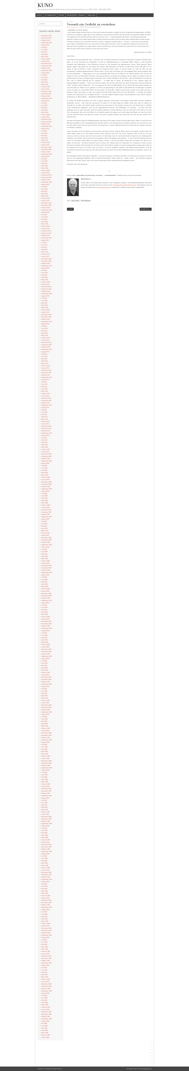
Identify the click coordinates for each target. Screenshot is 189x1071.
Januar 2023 (45, 89)
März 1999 (44, 754)
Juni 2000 (44, 719)
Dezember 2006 (46, 537)
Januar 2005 (45, 591)
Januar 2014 (45, 340)
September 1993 (46, 907)
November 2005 (46, 568)
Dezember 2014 (46, 314)
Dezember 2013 (46, 342)
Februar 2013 (45, 365)
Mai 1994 (44, 888)
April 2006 (44, 556)
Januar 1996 (45, 842)
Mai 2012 (44, 386)
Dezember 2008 (46, 482)
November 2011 (46, 400)
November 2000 (46, 707)
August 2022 (45, 100)
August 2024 (45, 45)
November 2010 (46, 428)
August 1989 (45, 1021)
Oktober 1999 (45, 737)
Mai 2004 (44, 609)
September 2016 (46, 266)
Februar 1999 (45, 756)
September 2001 (46, 684)
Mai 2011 (44, 414)
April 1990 (44, 1002)
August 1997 (45, 798)
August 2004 (45, 602)
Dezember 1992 (46, 928)
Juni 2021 (44, 133)
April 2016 (44, 277)
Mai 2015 (44, 303)
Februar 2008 (45, 505)
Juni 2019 (44, 189)
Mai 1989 (44, 1028)
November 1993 (46, 902)
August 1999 (45, 742)
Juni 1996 (44, 830)
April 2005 (44, 584)
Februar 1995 (45, 867)
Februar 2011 (45, 421)
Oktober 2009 (45, 458)
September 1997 (46, 795)
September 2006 (46, 544)
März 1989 (44, 1033)
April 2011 (44, 417)
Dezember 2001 (46, 677)
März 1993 (44, 921)
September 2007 (46, 516)
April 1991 (44, 974)
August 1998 (45, 770)
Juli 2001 (44, 688)
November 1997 (46, 791)
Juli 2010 (44, 437)
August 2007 (45, 519)
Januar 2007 (45, 535)
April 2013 (44, 361)
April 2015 (44, 305)
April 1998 (44, 779)
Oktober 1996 (45, 821)
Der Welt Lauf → (145, 209)
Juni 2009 (44, 468)
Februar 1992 (45, 951)
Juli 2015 (44, 298)
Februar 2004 (45, 616)
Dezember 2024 (46, 35)
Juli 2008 (44, 493)
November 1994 (46, 874)
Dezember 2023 (46, 63)
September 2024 (46, 42)
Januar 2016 (45, 284)
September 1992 (46, 935)
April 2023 (44, 82)
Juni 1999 (44, 747)
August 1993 (45, 909)
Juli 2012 (44, 382)
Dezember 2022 (46, 91)
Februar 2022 (45, 114)
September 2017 (46, 238)
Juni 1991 (44, 970)
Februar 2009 (45, 477)
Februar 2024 (45, 59)
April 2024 (44, 54)
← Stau (70, 209)
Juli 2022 (44, 103)
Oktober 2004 (45, 598)
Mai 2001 (44, 693)
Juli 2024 (44, 47)
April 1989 (44, 1030)
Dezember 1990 (46, 984)
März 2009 (44, 475)
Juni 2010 (44, 440)
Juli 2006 (44, 549)
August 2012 (45, 379)
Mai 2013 (44, 358)
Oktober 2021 (45, 124)
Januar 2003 (45, 647)
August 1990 (45, 993)
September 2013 (46, 349)
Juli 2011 (44, 410)
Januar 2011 (45, 424)
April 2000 (44, 723)
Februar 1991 (45, 979)
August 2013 (45, 352)
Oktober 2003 (45, 626)
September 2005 (46, 572)
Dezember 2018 (46, 203)
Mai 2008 (44, 498)
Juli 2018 (44, 214)
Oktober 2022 (45, 96)
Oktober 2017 (45, 235)
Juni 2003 (44, 635)
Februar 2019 (45, 198)
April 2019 (44, 193)
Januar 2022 (45, 117)
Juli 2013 (44, 354)
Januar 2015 (45, 312)
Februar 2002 (45, 672)
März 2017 (44, 252)
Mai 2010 (44, 442)
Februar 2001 (45, 700)
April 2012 (44, 389)
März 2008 (44, 503)
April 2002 (44, 668)
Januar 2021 (45, 145)
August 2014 (45, 324)
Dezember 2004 (46, 593)
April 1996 (44, 835)
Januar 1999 (45, 758)
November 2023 (46, 66)
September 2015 (46, 293)
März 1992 (44, 949)
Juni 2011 (44, 412)
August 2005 (45, 575)
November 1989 (46, 1014)
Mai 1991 (44, 972)
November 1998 (46, 763)
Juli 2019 (44, 186)
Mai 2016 (44, 275)
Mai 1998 (44, 777)
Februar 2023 (45, 86)
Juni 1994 (44, 886)
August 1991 (45, 965)
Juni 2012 (44, 384)
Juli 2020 (44, 159)
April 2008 (44, 500)
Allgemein (70, 21)
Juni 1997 (44, 802)
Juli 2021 (44, 131)
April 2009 (44, 472)
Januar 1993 (45, 926)
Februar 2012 (45, 393)
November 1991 (46, 958)
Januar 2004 (45, 619)
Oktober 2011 (45, 403)
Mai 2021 (44, 135)
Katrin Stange (75, 200)
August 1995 (45, 854)
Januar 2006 (45, 563)
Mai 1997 (44, 805)
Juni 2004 (44, 607)
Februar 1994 (45, 895)
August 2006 (45, 547)
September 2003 (46, 628)
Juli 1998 (44, 772)
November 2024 (46, 38)
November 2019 (46, 177)
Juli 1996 (44, 828)
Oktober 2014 (45, 319)
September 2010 (46, 433)
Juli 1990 (44, 995)
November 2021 (46, 121)
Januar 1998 (45, 786)
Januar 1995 (45, 870)
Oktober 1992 (45, 933)
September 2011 (46, 405)
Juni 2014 (44, 328)
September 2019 (46, 182)
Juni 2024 (44, 49)
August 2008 (45, 491)
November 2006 (46, 540)
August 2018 (45, 212)
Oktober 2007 (45, 514)
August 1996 (45, 826)
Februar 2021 (45, 142)
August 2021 (45, 128)
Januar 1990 (45, 1009)
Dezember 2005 (46, 565)
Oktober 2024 (45, 40)
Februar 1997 (45, 812)
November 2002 (46, 651)
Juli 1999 (44, 744)
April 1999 (44, 751)
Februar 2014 (45, 338)
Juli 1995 (44, 856)
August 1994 (45, 881)
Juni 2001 (44, 691)
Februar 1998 (45, 784)
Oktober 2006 (45, 542)
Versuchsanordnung (104, 187)
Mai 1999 (44, 749)
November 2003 (46, 623)
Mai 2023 (44, 80)
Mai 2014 (44, 331)
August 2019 (45, 184)
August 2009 (45, 463)
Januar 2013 (45, 368)
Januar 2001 (45, 702)
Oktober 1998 (45, 765)
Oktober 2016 (45, 263)
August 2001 (45, 686)
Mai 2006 (44, 554)
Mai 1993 (44, 916)
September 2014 (46, 321)
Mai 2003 (44, 637)
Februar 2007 (45, 533)
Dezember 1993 (46, 900)
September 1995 (46, 851)
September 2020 (46, 154)
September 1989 (46, 1019)
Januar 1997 (45, 814)
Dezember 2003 (46, 621)
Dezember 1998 (46, 761)
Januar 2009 (45, 479)
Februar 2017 (45, 254)
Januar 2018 (45, 228)
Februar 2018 (45, 226)
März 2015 (44, 307)
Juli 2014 (44, 326)
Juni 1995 (44, 858)
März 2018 (44, 224)
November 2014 (46, 317)
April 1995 (44, 863)
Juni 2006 (44, 551)
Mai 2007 (44, 526)
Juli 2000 (44, 716)
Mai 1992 (44, 944)
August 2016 (45, 268)
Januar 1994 (45, 898)
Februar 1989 (45, 1035)
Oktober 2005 (45, 570)
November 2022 (46, 93)
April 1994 (44, 891)
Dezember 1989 (46, 1012)
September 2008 (46, 489)
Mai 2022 (44, 107)
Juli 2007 (44, 521)
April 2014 (44, 333)
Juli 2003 (44, 633)
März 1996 (44, 837)
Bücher (39, 15)
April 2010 (44, 444)
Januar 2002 (45, 675)
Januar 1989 (45, 1037)
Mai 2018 (44, 219)
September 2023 (46, 70)
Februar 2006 (45, 561)
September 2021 (46, 126)
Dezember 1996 (46, 816)
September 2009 (46, 461)
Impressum (91, 15)
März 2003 (44, 642)
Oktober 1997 (45, 793)
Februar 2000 (45, 728)
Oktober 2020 (45, 152)
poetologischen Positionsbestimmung (124, 185)
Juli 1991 (44, 967)
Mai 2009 (44, 470)
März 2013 (44, 363)
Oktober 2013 (45, 347)
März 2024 (44, 56)
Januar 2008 (45, 507)
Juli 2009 (44, 465)
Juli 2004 (44, 605)
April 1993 (44, 919)
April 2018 (44, 221)
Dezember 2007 (46, 510)
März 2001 (44, 698)
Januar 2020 (45, 173)
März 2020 (44, 168)
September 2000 (46, 712)
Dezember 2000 (46, 705)
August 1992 (45, 937)
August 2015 (45, 296)
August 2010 (45, 435)
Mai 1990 (44, 1000)
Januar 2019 (45, 200)
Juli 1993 (44, 912)
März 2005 (44, 586)
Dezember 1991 (46, 956)
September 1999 (46, 740)
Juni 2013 (44, 356)
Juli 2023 (44, 75)
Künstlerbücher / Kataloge (76, 15)
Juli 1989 (44, 1023)
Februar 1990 (45, 1007)
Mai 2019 (44, 191)
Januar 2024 (45, 61)
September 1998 (46, 768)
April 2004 (44, 612)
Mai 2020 (44, 163)
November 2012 (46, 372)
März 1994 (44, 893)
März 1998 (44, 781)
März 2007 (44, 530)
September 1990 (46, 991)
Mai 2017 (44, 247)
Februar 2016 (45, 282)
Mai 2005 (44, 582)
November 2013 (46, 345)
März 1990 (44, 1005)
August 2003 (45, 630)
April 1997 (44, 807)
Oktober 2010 (45, 431)
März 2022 (44, 112)
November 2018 (46, 205)
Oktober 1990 (45, 988)
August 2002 (45, 658)
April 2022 (44, 110)
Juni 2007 (44, 523)
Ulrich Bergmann (72, 27)
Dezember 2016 (46, 259)
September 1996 (46, 823)
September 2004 (46, 600)
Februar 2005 (45, 589)
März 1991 (44, 977)
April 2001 (44, 695)
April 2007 (44, 528)
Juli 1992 (44, 940)
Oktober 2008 (45, 486)
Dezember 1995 (46, 844)
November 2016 (46, 261)
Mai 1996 (44, 833)
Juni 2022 (44, 105)
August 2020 (45, 156)
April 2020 (44, 166)
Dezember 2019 (46, 175)
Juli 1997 (44, 800)
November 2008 (46, 484)
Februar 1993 (45, 923)
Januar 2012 (45, 396)
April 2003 (44, 640)
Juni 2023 (44, 77)
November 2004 (46, 595)
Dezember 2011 (46, 398)
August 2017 (45, 240)
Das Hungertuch (50, 15)
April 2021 (44, 138)
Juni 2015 (44, 300)
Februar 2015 (45, 310)
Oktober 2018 (45, 207)
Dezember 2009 (46, 454)
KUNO (45, 5)
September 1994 (46, 879)
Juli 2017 (44, 242)
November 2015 (46, 289)
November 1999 (46, 735)
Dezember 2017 (46, 231)
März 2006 (44, 558)
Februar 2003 (45, 644)
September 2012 (46, 377)
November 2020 (46, 149)
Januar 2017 (45, 256)
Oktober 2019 (45, 179)
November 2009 (46, 456)
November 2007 (46, 512)
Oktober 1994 (45, 877)
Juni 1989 (44, 1026)
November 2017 (46, 233)
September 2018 (46, 210)
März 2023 (44, 84)
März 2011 (44, 419)
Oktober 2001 (45, 681)
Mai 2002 (44, 665)
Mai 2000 (44, 721)
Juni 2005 (44, 579)
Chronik (61, 15)
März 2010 (44, 447)
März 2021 (44, 140)
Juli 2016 (44, 270)
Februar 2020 (45, 170)
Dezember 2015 (46, 286)
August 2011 (45, 407)
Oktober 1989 (45, 1016)
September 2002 (46, 656)
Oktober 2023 (45, 68)
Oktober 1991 (45, 960)
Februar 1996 (45, 840)
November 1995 (46, 847)
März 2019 (44, 196)
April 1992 (44, 947)
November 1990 (46, 986)
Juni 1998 (44, 774)
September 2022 (46, 98)
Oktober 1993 (45, 905)
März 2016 (44, 279)
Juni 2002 (44, 663)
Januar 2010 (45, 451)
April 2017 (44, 249)
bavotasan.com (147, 1069)
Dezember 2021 (46, 119)
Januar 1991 (45, 981)
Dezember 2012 (46, 370)
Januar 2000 (45, 730)
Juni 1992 (44, 942)
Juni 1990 (44, 998)
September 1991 (46, 963)
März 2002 (44, 670)
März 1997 (44, 809)
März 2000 (44, 726)
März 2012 (44, 391)
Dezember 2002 (46, 649)
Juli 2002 (44, 661)
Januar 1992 (45, 954)
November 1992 (46, 930)
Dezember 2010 (46, 426)
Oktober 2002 (45, 654)
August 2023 (45, 73)
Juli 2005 (44, 577)
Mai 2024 (44, 52)
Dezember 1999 (46, 733)
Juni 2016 (44, 272)
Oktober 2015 (45, 291)
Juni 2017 (44, 245)
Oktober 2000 (45, 709)
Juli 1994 (44, 884)
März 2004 (44, 614)
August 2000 (45, 714)
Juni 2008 (44, 496)
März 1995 (44, 865)
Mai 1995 (44, 861)
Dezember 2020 (46, 147)
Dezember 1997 (46, 788)
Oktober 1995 (45, 849)
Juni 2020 (44, 161)
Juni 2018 (44, 217)
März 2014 (44, 335)
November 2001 (46, 679)
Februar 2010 (45, 449)
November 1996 (46, 819)
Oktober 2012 (45, 375)
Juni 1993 (44, 914)
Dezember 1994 (46, 872)
